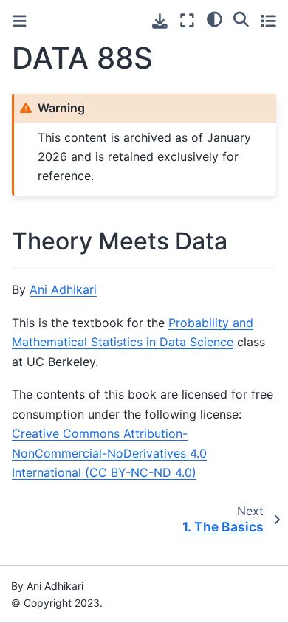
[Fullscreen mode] (187, 20)
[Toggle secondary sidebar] (268, 20)
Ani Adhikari (63, 289)
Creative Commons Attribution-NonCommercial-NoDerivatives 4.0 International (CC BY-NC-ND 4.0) (109, 453)
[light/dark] (214, 18)
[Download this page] (160, 21)
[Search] (241, 18)
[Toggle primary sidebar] (19, 21)
